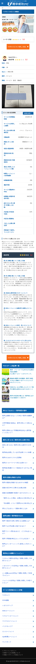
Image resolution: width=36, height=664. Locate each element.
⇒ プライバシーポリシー (9, 651)
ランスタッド (6, 642)
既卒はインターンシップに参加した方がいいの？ (17, 545)
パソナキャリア (7, 626)
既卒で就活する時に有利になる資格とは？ (16, 521)
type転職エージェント (9, 636)
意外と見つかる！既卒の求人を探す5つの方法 (16, 446)
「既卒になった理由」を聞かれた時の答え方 (17, 498)
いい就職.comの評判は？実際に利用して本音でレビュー (17, 574)
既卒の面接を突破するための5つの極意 (15, 482)
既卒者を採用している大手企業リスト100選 (16, 452)
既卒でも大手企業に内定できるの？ (14, 526)
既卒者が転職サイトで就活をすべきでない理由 (17, 469)
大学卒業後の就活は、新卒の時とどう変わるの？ (17, 424)
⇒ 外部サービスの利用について (11, 653)
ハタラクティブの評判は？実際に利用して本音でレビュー (17, 567)
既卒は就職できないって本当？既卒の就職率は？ (17, 417)
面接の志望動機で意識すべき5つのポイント (16, 493)
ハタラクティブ (7, 605)
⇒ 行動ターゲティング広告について (12, 655)
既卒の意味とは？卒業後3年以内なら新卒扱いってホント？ (16, 431)
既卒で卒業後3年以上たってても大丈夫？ (16, 538)
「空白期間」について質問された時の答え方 (17, 503)
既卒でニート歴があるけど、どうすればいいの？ (17, 532)
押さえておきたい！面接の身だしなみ (14, 508)
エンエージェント (8, 631)
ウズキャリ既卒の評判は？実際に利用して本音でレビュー (17, 559)
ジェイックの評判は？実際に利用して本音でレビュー (17, 581)
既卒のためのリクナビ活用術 (12, 457)
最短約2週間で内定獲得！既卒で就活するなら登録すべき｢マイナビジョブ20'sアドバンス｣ (21, 380)
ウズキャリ (6, 595)
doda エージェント (8, 610)
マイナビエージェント (9, 621)
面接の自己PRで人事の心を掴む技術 (14, 487)
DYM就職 (5, 600)
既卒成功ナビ (17, 661)
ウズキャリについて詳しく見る (17, 46)
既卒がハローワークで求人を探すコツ (14, 462)
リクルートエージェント (10, 616)
